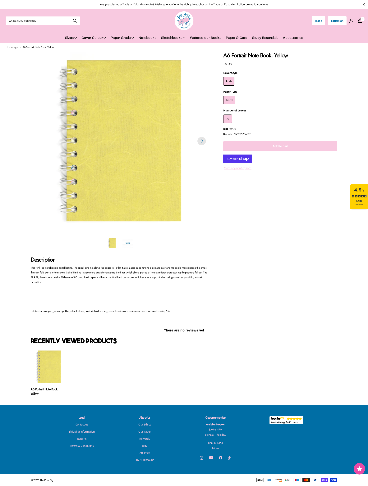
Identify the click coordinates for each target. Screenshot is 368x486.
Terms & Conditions (82, 446)
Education (337, 21)
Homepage (12, 47)
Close (364, 4)
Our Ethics (144, 424)
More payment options (237, 168)
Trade (318, 21)
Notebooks (147, 38)
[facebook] (220, 458)
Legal (82, 417)
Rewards (144, 438)
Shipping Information (82, 431)
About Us (144, 417)
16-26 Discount (145, 460)
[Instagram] (201, 458)
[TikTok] (229, 458)
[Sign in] (351, 20)
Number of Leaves (234, 110)
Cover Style (230, 73)
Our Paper (144, 431)
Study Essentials (265, 38)
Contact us (82, 424)
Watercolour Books (205, 38)
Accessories (293, 38)
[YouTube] (211, 457)
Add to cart (280, 146)
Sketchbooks (171, 38)
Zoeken (75, 20)
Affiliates (145, 453)
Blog (144, 446)
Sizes (69, 38)
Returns (82, 438)
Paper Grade (121, 38)
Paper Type (230, 91)
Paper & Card (236, 38)
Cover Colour (92, 38)
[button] (201, 141)
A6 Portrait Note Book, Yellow (44, 391)
